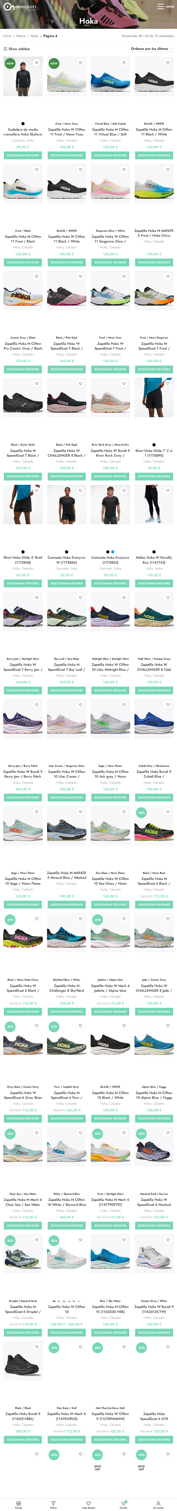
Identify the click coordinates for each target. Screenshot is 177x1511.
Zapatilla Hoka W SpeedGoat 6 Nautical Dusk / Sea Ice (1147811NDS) (154, 1207)
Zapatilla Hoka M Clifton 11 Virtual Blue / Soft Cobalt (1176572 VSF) (110, 134)
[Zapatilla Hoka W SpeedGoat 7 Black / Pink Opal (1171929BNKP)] (67, 290)
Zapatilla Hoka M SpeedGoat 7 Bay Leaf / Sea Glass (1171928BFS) (66, 669)
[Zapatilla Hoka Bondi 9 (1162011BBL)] (23, 1361)
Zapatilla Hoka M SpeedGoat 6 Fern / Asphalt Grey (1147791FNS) (66, 1100)
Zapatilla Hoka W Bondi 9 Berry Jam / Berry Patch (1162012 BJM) (23, 776)
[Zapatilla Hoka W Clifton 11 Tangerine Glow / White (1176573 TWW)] (110, 183)
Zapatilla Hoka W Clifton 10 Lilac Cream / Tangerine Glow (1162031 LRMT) (66, 779)
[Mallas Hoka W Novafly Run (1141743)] (154, 504)
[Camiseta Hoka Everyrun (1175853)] (110, 504)
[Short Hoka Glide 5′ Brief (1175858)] (23, 504)
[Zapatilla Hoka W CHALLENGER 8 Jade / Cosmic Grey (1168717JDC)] (154, 933)
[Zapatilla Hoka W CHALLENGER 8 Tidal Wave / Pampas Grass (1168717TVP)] (154, 611)
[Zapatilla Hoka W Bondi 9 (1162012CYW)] (154, 1253)
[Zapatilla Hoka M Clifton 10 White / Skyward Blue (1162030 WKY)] (67, 1147)
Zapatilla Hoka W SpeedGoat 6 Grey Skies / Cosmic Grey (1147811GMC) (23, 1100)
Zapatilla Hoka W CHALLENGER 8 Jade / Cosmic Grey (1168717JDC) (154, 993)
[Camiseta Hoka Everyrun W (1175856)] (67, 504)
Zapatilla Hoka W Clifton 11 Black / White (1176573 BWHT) (66, 241)
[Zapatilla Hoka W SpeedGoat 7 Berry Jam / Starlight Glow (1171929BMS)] (23, 611)
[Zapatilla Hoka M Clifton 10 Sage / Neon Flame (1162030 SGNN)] (23, 825)
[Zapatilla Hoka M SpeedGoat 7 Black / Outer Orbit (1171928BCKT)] (23, 397)
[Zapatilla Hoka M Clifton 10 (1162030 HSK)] (110, 1253)
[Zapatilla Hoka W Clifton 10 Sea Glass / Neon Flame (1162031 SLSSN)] (110, 825)
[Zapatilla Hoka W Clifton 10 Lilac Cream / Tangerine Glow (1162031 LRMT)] (67, 718)
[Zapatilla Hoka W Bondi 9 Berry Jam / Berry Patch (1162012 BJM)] (23, 718)
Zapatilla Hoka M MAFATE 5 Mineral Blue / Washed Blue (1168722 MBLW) (66, 877)
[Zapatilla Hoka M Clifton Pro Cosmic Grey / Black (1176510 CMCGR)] (23, 290)
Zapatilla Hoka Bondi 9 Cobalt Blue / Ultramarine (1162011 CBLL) (154, 779)
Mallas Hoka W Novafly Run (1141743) (154, 560)
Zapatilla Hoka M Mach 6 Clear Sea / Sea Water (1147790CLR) (23, 1204)
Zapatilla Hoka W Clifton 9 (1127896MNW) (110, 1416)
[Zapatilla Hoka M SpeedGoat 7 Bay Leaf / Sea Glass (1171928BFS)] (67, 611)
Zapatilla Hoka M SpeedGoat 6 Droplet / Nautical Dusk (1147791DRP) (23, 1314)
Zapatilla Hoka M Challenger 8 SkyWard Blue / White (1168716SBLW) (66, 993)
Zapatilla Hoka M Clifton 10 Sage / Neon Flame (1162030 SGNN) (23, 883)
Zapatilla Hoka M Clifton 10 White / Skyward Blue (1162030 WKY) (66, 1204)
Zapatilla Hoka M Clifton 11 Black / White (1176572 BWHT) (154, 134)
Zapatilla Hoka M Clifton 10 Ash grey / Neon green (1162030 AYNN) (110, 776)
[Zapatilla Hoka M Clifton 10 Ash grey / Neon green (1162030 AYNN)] (110, 718)
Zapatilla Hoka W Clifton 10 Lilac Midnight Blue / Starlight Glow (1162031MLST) (110, 672)
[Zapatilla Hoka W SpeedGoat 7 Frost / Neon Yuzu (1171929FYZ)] (110, 290)
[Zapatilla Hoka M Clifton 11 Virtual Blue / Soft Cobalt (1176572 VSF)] (110, 76)
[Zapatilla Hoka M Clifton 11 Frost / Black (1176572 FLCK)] (23, 183)
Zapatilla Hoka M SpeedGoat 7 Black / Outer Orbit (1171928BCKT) (23, 458)
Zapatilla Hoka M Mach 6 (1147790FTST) (110, 1202)
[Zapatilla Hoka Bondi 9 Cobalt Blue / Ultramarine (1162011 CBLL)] (154, 718)
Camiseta (18, 140)
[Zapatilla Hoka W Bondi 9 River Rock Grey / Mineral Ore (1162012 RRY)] (110, 397)
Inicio (7, 35)
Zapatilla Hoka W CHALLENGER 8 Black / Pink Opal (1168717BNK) (66, 455)
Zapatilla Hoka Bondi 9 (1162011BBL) (23, 1416)
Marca (20, 35)
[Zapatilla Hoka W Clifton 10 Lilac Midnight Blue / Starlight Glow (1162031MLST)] (110, 611)
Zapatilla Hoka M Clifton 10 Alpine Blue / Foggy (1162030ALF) (154, 1097)
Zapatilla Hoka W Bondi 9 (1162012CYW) (154, 1309)
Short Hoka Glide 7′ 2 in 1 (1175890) (154, 453)
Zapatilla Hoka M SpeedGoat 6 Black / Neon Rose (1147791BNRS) (154, 886)
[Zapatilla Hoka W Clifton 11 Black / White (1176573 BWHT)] (67, 183)
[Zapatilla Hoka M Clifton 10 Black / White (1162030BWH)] (110, 1040)
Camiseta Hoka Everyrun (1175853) (110, 560)
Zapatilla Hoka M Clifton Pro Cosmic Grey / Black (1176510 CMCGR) (23, 348)
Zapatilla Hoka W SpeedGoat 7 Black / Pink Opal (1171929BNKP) (67, 351)
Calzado (71, 140)
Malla (158, 568)
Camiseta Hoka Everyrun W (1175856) (66, 560)
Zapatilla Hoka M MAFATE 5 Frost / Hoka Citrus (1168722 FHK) (154, 235)
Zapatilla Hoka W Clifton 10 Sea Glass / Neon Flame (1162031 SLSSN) (110, 883)
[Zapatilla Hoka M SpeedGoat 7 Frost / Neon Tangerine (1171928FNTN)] (154, 290)
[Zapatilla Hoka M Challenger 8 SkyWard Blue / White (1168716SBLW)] (67, 933)
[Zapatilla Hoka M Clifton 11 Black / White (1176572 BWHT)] (154, 76)
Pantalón (158, 461)
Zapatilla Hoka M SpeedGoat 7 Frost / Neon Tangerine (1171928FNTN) (154, 351)
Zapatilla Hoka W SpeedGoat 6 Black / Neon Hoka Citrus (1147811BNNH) (23, 993)
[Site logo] (20, 6)
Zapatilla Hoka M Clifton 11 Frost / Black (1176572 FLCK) (23, 241)
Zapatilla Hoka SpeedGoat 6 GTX (154, 1416)
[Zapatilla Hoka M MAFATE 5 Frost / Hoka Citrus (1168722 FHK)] (154, 183)
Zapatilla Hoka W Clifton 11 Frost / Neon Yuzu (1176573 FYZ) (66, 134)
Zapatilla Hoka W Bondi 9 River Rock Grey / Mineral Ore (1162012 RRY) (110, 458)
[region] (56, 1477)
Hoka (34, 35)
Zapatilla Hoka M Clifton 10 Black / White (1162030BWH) (110, 1097)
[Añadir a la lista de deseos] (37, 62)
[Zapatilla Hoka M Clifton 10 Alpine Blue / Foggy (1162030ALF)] (154, 1040)
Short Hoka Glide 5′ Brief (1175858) (22, 560)
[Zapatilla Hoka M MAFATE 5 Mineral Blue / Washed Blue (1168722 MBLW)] (67, 825)
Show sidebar (19, 49)
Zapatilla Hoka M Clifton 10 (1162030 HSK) (110, 1309)
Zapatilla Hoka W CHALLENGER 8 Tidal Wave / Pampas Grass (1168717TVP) (154, 672)
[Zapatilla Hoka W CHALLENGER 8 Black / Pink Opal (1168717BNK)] (67, 397)
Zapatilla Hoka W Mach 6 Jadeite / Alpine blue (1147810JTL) (110, 990)
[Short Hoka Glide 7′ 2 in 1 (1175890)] (154, 397)
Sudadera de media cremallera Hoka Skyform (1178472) (22, 134)
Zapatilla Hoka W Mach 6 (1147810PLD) (66, 1416)
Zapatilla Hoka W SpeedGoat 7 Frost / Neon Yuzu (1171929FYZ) (110, 351)
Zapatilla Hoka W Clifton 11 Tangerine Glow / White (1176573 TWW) (110, 241)
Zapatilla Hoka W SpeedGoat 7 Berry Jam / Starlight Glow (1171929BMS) (23, 672)
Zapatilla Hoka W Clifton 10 (66, 1309)
